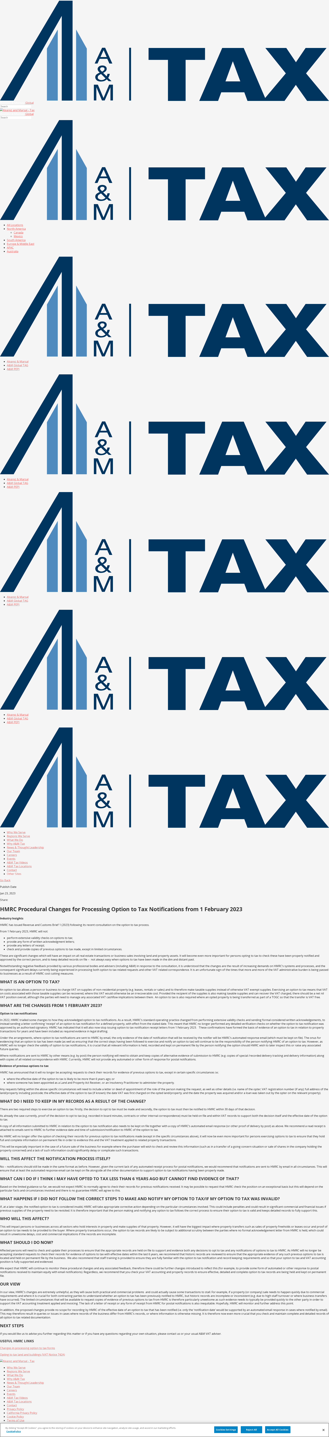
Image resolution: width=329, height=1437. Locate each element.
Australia (12, 251)
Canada (18, 232)
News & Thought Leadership (25, 847)
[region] (164, 1430)
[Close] (323, 1430)
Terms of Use (15, 1420)
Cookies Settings (226, 1429)
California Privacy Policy (22, 1413)
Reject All (251, 1429)
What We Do (15, 840)
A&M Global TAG (17, 365)
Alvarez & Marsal (17, 361)
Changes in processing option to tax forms (27, 1348)
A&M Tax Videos (17, 862)
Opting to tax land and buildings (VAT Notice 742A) (32, 1354)
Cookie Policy (15, 1416)
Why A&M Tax (16, 844)
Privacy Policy (15, 1409)
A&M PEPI (13, 369)
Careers (12, 855)
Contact (12, 870)
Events (11, 859)
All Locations (15, 225)
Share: (4, 900)
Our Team (13, 851)
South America (16, 240)
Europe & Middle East (20, 244)
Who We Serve (16, 832)
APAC (10, 247)
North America (16, 229)
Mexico (18, 236)
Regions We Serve (18, 836)
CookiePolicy (13, 1431)
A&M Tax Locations (19, 866)
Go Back (5, 880)
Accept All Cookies (277, 1429)
